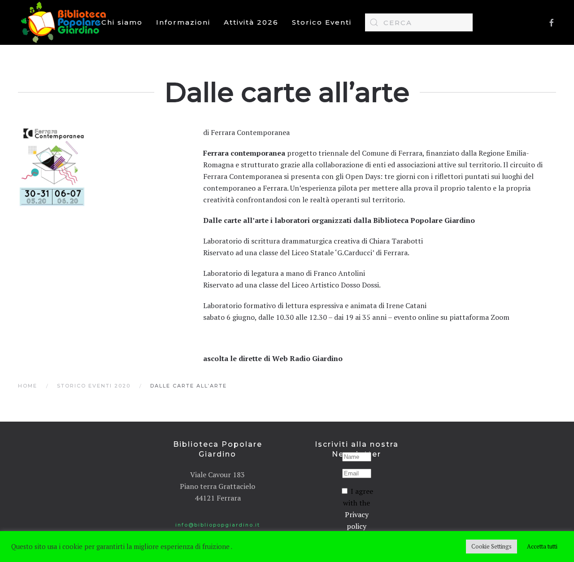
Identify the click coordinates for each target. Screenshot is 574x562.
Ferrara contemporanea (244, 153)
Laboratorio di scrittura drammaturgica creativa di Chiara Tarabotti (313, 241)
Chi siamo (122, 22)
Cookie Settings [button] (491, 546)
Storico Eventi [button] (322, 22)
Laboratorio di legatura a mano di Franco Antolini (284, 273)
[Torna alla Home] (65, 22)
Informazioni (183, 22)
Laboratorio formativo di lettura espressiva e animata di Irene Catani (314, 305)
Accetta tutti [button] (542, 546)
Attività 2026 (251, 22)
